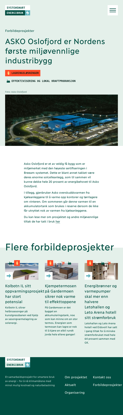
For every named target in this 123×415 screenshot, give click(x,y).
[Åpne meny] (113, 10)
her (58, 221)
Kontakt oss (102, 377)
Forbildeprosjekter (107, 384)
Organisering (75, 392)
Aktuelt (70, 384)
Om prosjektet (76, 377)
